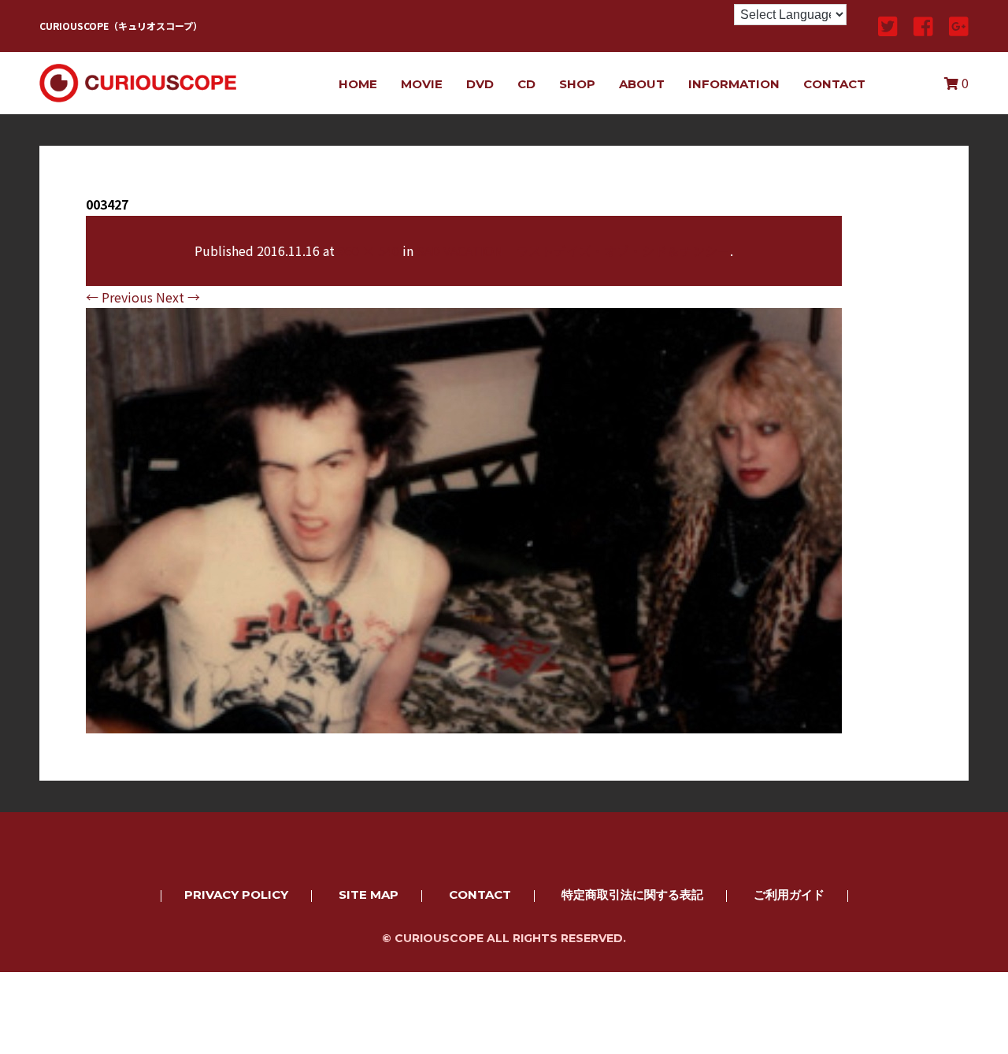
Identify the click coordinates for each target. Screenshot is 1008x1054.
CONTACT (834, 83)
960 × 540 (368, 250)
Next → (178, 297)
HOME (358, 83)
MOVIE (422, 83)
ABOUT (642, 83)
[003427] (464, 722)
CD (526, 83)
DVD (480, 83)
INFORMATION (734, 83)
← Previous (119, 297)
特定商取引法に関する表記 (632, 894)
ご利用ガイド (789, 894)
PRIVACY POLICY (236, 894)
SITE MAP (368, 894)
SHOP (577, 83)
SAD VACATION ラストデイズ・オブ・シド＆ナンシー (573, 250)
